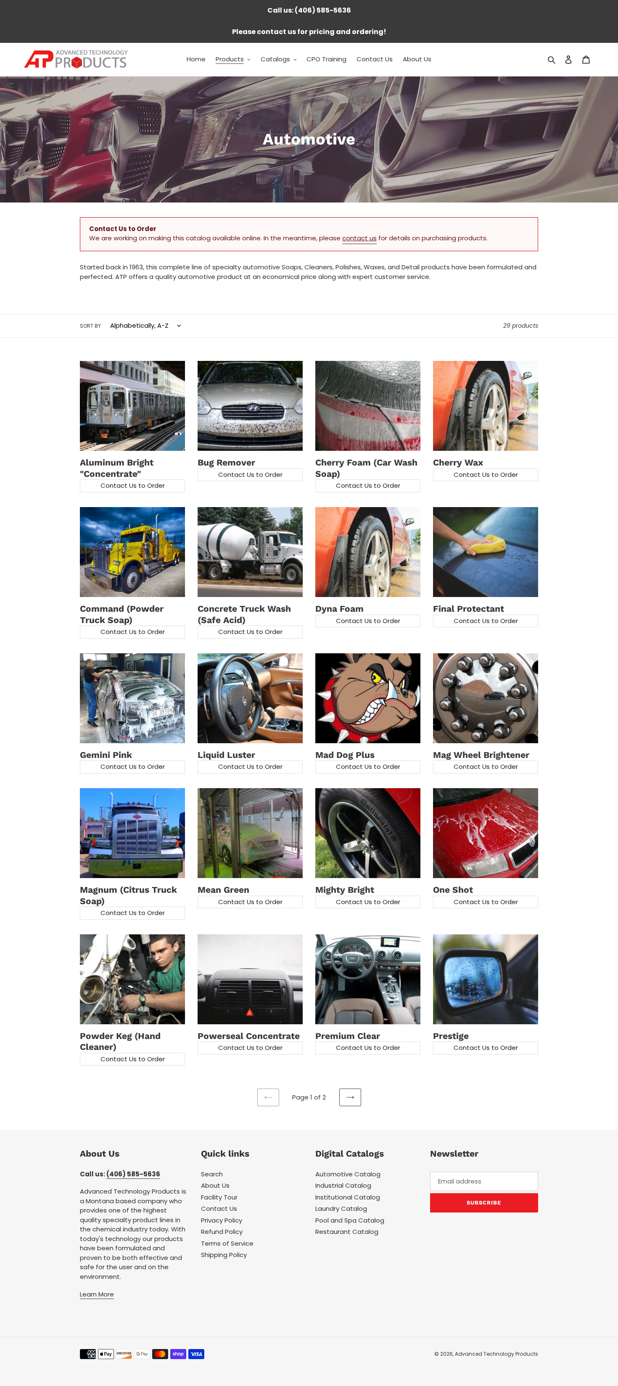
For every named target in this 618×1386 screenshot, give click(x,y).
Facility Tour (219, 1197)
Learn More (97, 1294)
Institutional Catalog (347, 1197)
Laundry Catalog (341, 1208)
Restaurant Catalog (346, 1231)
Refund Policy (222, 1231)
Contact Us (219, 1208)
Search (212, 1174)
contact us (359, 238)
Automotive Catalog (347, 1174)
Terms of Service (227, 1243)
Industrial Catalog (343, 1185)
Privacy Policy (221, 1220)
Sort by (90, 325)
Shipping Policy (224, 1254)
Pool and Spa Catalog (349, 1220)
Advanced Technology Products (496, 1353)
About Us (215, 1185)
